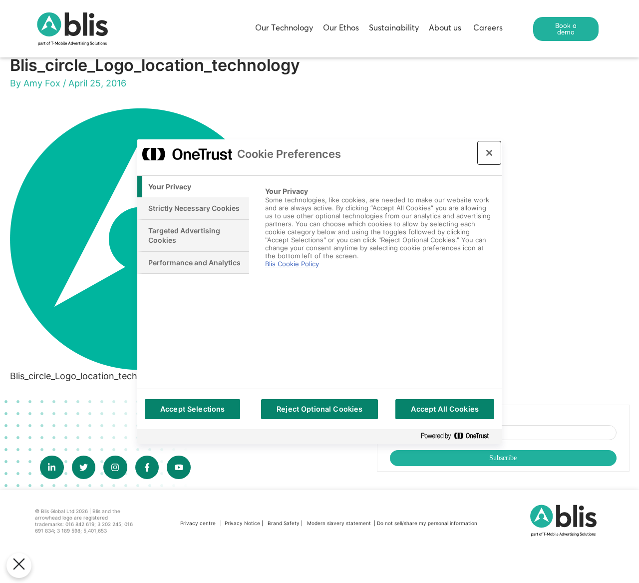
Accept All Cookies (445, 409)
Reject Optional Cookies (319, 409)
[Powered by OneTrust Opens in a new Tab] (459, 436)
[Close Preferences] (18, 565)
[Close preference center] (489, 153)
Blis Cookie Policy (292, 264)
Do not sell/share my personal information (427, 523)
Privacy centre (198, 523)
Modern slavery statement (339, 523)
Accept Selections (192, 409)
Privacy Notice (242, 523)
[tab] (193, 187)
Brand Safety (284, 523)
